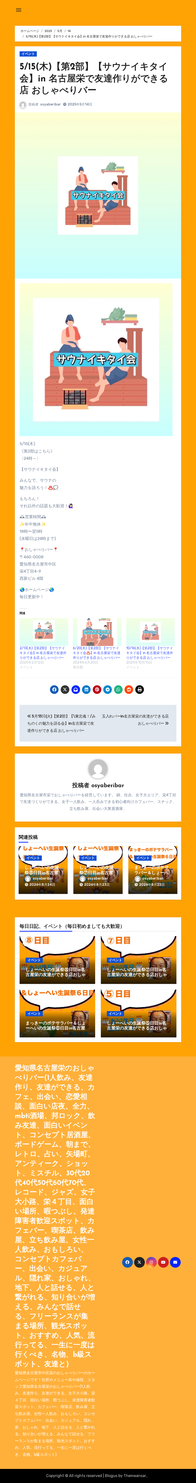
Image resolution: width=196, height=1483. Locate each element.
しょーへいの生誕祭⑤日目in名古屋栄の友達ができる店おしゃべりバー (137, 1028)
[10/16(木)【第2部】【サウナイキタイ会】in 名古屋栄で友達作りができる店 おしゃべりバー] (150, 632)
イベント (28, 54)
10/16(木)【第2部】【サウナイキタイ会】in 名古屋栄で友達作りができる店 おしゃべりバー (149, 653)
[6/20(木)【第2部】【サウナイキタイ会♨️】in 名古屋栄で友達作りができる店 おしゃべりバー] (97, 632)
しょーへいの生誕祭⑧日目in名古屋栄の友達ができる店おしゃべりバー (56, 975)
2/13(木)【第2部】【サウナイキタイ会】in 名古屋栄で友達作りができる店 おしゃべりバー (43, 653)
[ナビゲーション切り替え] (18, 10)
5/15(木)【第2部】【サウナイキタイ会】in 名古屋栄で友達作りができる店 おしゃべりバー (94, 79)
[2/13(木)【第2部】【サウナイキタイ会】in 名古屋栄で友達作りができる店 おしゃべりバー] (44, 632)
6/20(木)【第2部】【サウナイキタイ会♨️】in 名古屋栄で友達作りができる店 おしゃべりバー (96, 653)
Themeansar (135, 1475)
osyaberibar (50, 104)
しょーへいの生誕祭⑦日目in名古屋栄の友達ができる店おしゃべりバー (137, 975)
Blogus (111, 1475)
